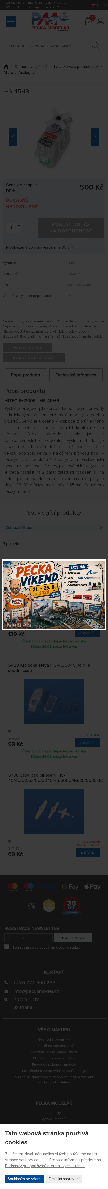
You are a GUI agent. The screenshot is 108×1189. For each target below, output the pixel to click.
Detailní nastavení (64, 1178)
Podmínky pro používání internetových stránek (45, 1165)
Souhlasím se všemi (24, 1178)
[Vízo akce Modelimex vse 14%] (54, 595)
